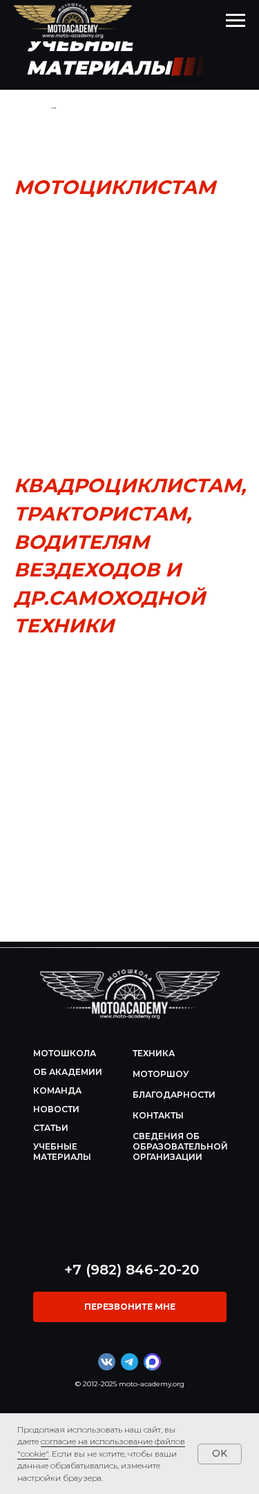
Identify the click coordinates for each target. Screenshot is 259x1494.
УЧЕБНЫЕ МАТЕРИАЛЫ (62, 1151)
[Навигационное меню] (235, 21)
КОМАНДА (57, 1090)
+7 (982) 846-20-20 (131, 1269)
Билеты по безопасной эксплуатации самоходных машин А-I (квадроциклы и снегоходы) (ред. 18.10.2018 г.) (127, 743)
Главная (30, 106)
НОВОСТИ (56, 1109)
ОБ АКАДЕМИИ (67, 1072)
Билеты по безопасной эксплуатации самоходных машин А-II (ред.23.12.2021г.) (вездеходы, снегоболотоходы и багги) (129, 791)
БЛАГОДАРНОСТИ (174, 1094)
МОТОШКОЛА (64, 1053)
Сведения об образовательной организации (180, 1146)
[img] (130, 994)
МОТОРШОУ (161, 1074)
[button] (130, 1307)
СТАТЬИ (50, 1128)
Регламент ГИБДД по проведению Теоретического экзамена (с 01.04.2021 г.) (125, 321)
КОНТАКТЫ (158, 1115)
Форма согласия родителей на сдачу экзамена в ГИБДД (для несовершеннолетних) (126, 241)
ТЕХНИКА (154, 1053)
